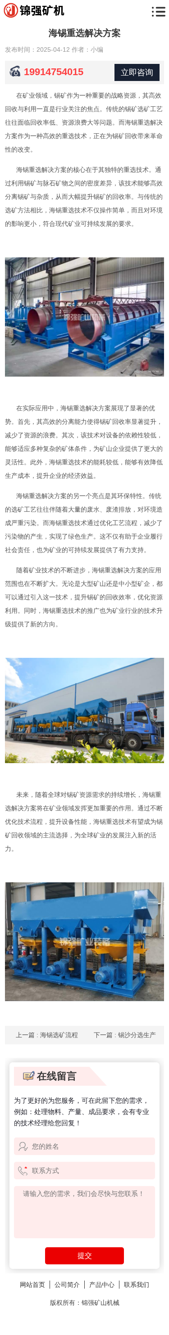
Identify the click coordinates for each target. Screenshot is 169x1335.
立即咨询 (137, 72)
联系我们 (136, 1284)
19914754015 (53, 71)
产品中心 (101, 1284)
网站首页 (32, 1284)
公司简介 (67, 1284)
